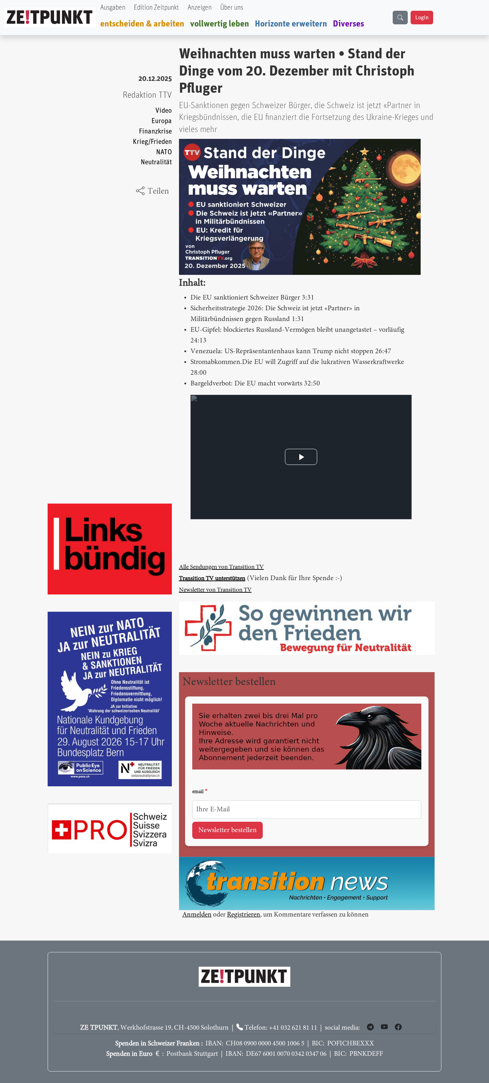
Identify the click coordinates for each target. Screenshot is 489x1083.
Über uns (231, 7)
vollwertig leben (219, 24)
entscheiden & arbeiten (142, 24)
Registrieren (243, 915)
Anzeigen (200, 7)
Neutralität (156, 162)
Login (422, 17)
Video (163, 110)
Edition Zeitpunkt (156, 7)
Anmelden (197, 915)
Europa (161, 121)
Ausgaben (112, 7)
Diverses (348, 24)
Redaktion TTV (147, 95)
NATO (164, 152)
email (198, 792)
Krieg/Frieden (152, 142)
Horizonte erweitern (291, 24)
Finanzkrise (155, 131)
